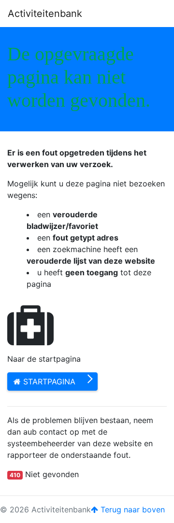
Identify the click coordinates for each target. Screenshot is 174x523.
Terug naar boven (131, 509)
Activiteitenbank (45, 13)
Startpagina (48, 381)
